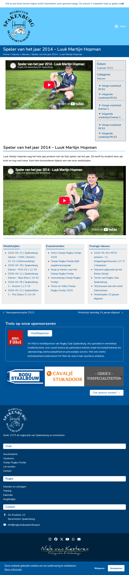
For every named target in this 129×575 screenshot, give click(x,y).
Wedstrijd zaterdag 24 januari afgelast (99, 313)
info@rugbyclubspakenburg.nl (24, 525)
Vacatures (8, 458)
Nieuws (15, 54)
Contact (7, 471)
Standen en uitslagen (14, 486)
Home (6, 54)
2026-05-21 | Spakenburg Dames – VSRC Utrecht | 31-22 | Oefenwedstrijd (23, 257)
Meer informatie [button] (13, 569)
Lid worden (9, 466)
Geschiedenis (10, 454)
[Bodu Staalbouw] (25, 376)
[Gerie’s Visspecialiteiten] (103, 376)
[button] (122, 3)
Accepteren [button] (116, 568)
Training (7, 490)
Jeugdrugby (9, 499)
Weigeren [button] (100, 568)
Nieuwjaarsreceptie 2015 (18, 313)
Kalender (8, 495)
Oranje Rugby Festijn (14, 462)
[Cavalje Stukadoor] (64, 376)
